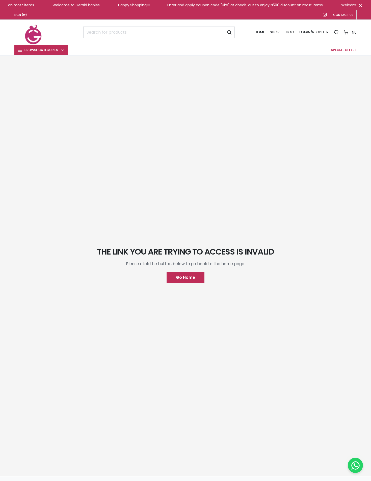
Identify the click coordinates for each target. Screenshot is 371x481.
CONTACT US (343, 15)
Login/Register (314, 32)
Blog (289, 32)
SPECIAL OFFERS (344, 50)
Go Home (185, 277)
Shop (274, 32)
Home (259, 32)
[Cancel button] (360, 5)
